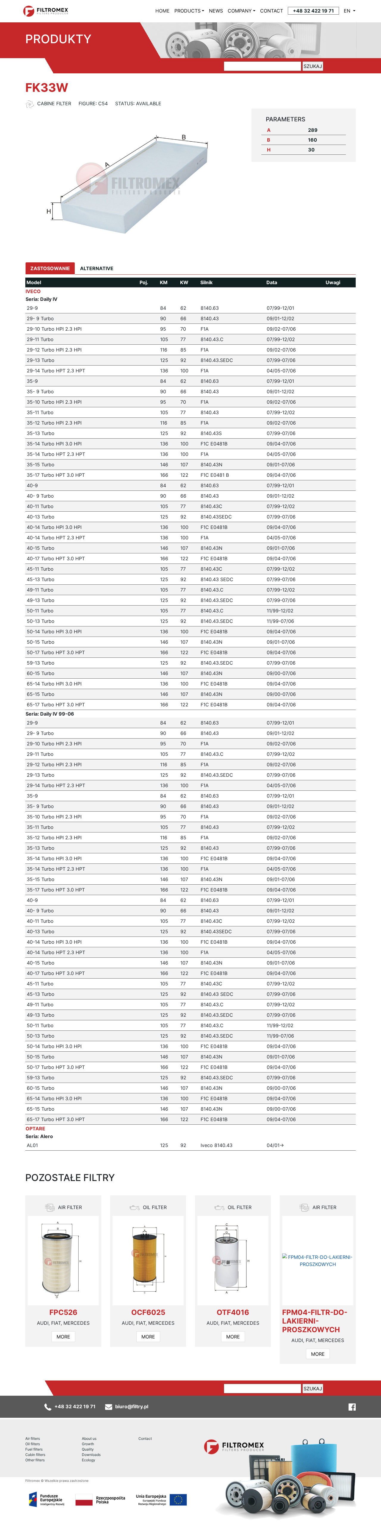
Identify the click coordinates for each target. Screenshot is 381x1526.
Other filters (35, 1460)
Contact (145, 1438)
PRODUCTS (187, 11)
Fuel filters (34, 1449)
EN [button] (348, 11)
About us (89, 1438)
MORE (63, 1337)
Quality (88, 1449)
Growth (88, 1444)
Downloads (91, 1454)
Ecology (88, 1460)
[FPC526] (63, 1260)
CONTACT (271, 11)
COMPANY (240, 11)
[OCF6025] (148, 1260)
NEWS (216, 11)
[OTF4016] (233, 1260)
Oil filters (32, 1444)
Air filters (32, 1438)
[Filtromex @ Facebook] (352, 1406)
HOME (163, 11)
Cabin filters (35, 1454)
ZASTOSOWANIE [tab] (50, 268)
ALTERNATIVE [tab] (96, 268)
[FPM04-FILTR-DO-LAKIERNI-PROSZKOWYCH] (317, 1260)
